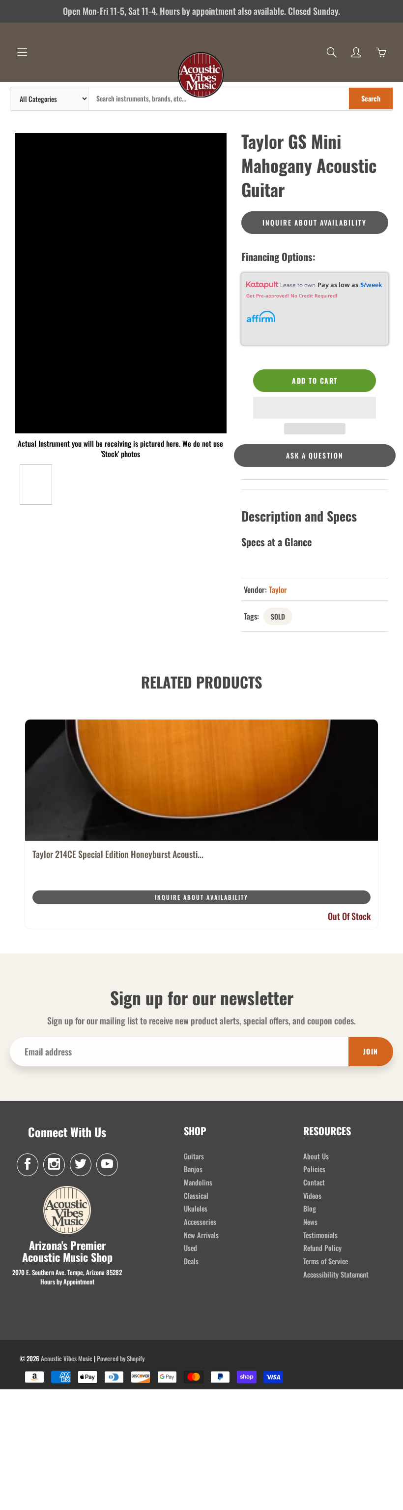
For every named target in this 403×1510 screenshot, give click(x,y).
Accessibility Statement (336, 1274)
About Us (316, 1156)
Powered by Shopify (120, 1358)
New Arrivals (201, 1235)
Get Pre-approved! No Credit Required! (291, 295)
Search (370, 98)
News (310, 1221)
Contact (314, 1182)
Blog (309, 1208)
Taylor (278, 589)
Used (190, 1248)
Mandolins (198, 1182)
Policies (314, 1169)
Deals (191, 1261)
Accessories (200, 1221)
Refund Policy (322, 1248)
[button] (314, 408)
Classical (196, 1195)
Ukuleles (195, 1208)
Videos (312, 1195)
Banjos (193, 1169)
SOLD (278, 616)
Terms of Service (325, 1261)
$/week (371, 284)
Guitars (194, 1156)
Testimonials (320, 1235)
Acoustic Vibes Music (66, 1358)
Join (370, 1051)
